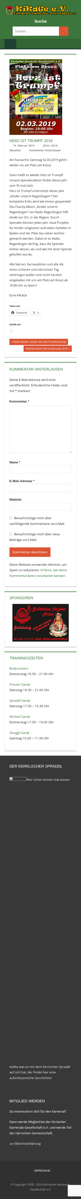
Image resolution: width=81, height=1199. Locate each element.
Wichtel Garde (19, 716)
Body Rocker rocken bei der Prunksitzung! (39, 342)
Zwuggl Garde (19, 732)
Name (14, 462)
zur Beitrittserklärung (25, 1143)
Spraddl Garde (19, 700)
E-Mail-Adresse (21, 481)
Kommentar (19, 401)
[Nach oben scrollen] (75, 1193)
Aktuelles (15, 150)
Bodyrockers (18, 668)
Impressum (42, 1170)
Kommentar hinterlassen (45, 150)
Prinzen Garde (19, 684)
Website (15, 499)
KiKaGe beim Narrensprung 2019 (46, 349)
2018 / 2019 (50, 145)
